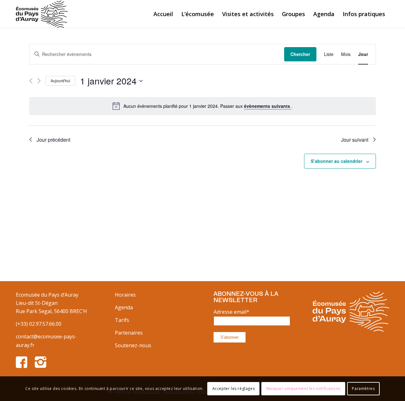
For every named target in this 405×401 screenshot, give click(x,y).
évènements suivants (267, 106)
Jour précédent (53, 139)
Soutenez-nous (133, 345)
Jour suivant (354, 139)
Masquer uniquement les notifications (303, 388)
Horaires (125, 294)
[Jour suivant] (39, 81)
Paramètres (363, 388)
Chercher (300, 54)
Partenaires (129, 332)
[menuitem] (163, 14)
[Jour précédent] (31, 81)
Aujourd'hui (60, 80)
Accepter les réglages (233, 388)
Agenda (124, 307)
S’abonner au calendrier (336, 161)
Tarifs (122, 320)
